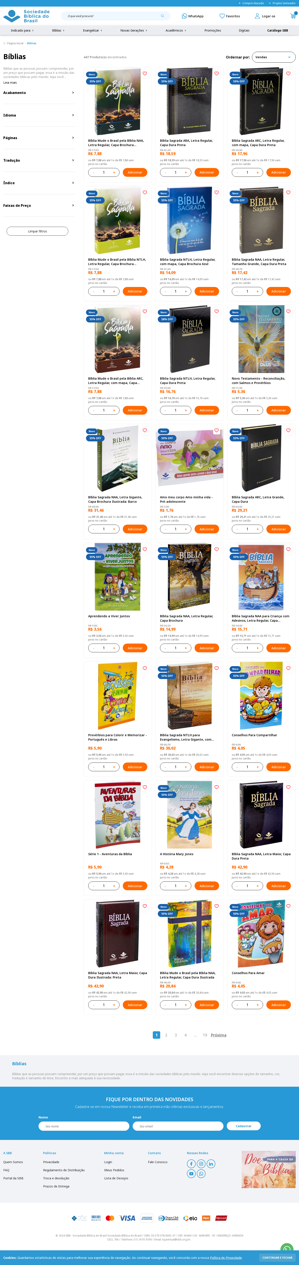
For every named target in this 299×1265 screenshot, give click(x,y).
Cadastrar (244, 1126)
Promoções (212, 30)
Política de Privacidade (226, 1258)
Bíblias (57, 30)
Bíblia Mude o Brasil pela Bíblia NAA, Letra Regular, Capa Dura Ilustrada (188, 975)
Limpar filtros (37, 231)
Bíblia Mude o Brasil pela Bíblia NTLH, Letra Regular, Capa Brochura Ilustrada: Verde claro (117, 261)
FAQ (6, 1170)
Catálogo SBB (277, 30)
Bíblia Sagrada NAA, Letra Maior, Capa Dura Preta (261, 856)
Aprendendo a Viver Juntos (109, 616)
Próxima (219, 1035)
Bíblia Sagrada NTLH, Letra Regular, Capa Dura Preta (187, 380)
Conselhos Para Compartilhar (254, 735)
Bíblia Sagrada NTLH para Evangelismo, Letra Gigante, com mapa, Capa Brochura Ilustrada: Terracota (185, 737)
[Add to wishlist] (144, 74)
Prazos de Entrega (56, 1186)
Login (108, 1162)
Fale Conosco (157, 1162)
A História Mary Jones (176, 854)
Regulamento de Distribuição (64, 1170)
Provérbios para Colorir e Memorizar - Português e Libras (117, 737)
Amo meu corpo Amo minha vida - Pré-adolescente (186, 499)
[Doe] (269, 1169)
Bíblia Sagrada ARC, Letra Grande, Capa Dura (258, 499)
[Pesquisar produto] (164, 17)
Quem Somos (13, 1162)
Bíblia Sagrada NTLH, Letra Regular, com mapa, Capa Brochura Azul (187, 261)
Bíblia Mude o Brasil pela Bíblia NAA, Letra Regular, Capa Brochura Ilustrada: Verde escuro (116, 142)
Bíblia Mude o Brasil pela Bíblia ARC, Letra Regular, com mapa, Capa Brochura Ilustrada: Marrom (115, 380)
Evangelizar (91, 30)
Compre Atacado (253, 3)
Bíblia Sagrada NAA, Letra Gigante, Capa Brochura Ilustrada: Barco (115, 499)
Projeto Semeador (284, 3)
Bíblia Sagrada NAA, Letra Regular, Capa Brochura (186, 618)
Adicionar (135, 172)
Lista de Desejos (116, 1178)
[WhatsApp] (193, 16)
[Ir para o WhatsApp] (287, 1249)
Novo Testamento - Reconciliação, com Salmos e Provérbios (258, 380)
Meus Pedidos (114, 1170)
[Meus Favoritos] (230, 16)
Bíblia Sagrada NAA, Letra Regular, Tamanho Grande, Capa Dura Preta (259, 261)
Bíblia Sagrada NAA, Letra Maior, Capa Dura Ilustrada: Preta (117, 975)
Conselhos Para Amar (248, 973)
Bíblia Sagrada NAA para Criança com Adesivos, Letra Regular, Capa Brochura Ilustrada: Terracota (260, 618)
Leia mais (10, 82)
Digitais (244, 30)
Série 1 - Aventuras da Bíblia (110, 854)
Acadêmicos (175, 30)
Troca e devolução (56, 1178)
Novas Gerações (132, 30)
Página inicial (15, 43)
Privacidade (51, 1162)
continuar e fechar (277, 1258)
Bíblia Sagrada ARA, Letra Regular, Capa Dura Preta (186, 142)
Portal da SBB (13, 1178)
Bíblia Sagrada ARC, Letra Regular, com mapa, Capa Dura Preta (258, 142)
